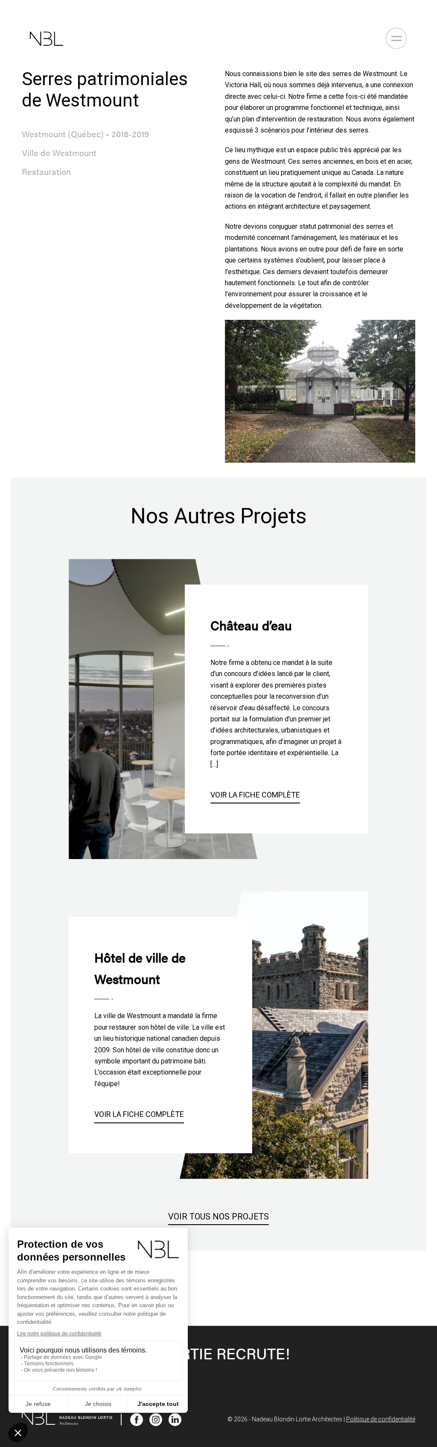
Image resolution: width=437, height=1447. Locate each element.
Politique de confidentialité (380, 1419)
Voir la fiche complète (255, 794)
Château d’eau (251, 625)
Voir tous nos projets (218, 1216)
